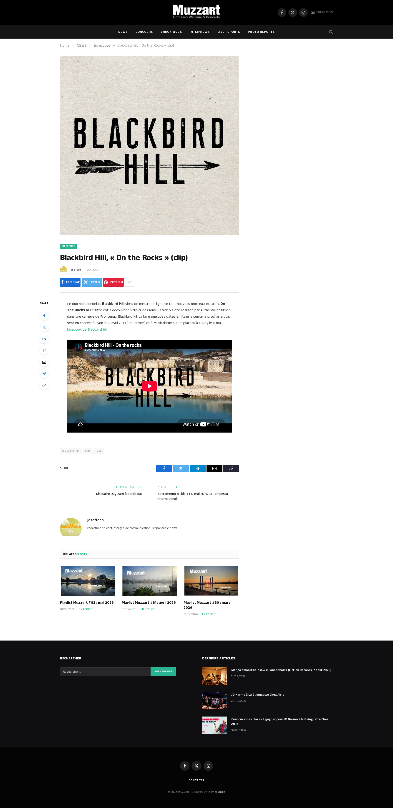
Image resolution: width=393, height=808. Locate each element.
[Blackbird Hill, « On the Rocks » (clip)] (149, 234)
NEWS (123, 32)
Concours (144, 32)
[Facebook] (44, 315)
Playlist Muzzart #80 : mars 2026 (207, 605)
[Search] (330, 32)
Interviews (200, 32)
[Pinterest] (44, 350)
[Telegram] (44, 373)
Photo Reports (261, 32)
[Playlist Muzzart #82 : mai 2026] (88, 581)
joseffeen (75, 270)
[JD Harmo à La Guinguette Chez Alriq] (214, 700)
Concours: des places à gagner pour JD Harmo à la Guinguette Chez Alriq (280, 721)
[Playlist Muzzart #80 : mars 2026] (211, 581)
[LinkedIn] (44, 338)
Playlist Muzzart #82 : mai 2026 (87, 602)
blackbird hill (70, 451)
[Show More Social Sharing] (129, 282)
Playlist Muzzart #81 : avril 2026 (149, 602)
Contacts (196, 780)
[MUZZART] (196, 12)
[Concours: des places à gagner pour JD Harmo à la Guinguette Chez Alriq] (214, 725)
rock (99, 451)
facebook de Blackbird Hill (87, 329)
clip (87, 451)
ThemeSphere (216, 792)
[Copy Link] (44, 385)
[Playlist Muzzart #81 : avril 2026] (149, 581)
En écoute (68, 246)
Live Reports (228, 32)
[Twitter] (44, 327)
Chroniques (171, 32)
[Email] (44, 362)
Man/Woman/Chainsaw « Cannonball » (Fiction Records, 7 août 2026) (281, 670)
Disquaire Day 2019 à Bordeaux (119, 493)
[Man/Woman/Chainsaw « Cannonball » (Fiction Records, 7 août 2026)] (214, 676)
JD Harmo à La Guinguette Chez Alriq (258, 694)
